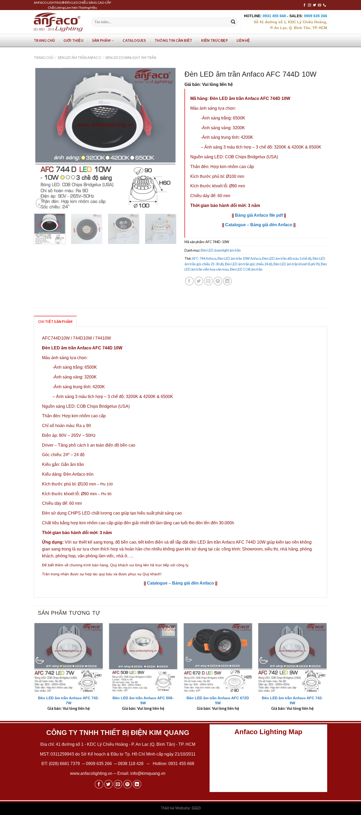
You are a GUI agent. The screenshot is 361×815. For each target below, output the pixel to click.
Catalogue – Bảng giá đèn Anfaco (258, 225)
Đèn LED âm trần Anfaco (79, 57)
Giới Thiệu (73, 40)
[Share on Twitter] (199, 281)
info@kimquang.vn (147, 773)
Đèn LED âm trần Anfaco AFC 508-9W (143, 700)
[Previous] (43, 138)
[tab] (55, 321)
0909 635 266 (99, 763)
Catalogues (134, 40)
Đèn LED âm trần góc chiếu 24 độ (248, 264)
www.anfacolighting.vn (91, 773)
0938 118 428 (131, 763)
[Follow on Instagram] (309, 5)
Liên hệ (243, 40)
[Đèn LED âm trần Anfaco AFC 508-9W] (143, 657)
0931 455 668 (181, 763)
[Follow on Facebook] (304, 5)
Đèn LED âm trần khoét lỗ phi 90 (297, 264)
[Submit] (233, 22)
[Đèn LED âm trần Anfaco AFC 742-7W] (68, 657)
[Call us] (324, 5)
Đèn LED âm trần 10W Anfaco (239, 258)
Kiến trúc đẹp (214, 40)
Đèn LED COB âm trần (246, 269)
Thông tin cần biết (173, 40)
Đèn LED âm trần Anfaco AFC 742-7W (68, 700)
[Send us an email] (319, 5)
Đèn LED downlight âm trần (130, 57)
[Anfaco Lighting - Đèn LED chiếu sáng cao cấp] (58, 21)
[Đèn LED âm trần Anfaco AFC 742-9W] (292, 657)
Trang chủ (44, 40)
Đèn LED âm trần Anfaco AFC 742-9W (292, 700)
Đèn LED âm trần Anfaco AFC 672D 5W (218, 700)
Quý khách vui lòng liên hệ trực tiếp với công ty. (149, 565)
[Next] (167, 138)
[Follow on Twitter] (314, 5)
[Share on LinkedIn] (227, 281)
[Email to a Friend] (208, 281)
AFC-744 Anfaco (204, 258)
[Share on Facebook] (189, 281)
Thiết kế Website (175, 808)
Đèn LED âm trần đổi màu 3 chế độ (286, 258)
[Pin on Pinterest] (218, 281)
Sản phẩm (101, 40)
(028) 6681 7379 (65, 763)
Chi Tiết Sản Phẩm (55, 321)
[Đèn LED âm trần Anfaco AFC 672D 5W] (218, 657)
